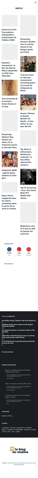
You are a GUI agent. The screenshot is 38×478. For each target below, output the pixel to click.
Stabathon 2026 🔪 (7, 416)
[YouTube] (15, 457)
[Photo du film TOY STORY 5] (28, 102)
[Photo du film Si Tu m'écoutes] (10, 120)
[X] (8, 457)
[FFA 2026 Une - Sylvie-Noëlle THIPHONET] (10, 21)
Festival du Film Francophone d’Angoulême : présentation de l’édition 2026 (9, 34)
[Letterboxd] (26, 457)
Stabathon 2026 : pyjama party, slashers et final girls (9, 174)
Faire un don (6, 431)
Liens (12, 431)
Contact (17, 431)
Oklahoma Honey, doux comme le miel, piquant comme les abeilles (17, 325)
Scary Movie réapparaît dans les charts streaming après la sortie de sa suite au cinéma (9, 202)
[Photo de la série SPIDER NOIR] (28, 177)
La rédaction (5, 427)
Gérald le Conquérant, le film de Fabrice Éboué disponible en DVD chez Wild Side (9, 69)
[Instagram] (12, 457)
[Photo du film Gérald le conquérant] (10, 52)
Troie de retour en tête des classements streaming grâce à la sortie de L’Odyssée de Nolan (27, 83)
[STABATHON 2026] (10, 159)
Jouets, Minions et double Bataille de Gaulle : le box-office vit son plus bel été (27, 120)
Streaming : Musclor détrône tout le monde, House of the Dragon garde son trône (27, 45)
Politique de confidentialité (15, 429)
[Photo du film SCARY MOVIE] (10, 187)
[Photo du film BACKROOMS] (28, 212)
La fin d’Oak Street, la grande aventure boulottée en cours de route (18, 342)
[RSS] (33, 457)
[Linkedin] (19, 457)
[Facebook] (5, 457)
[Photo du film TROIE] (28, 64)
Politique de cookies (30, 429)
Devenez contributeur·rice (17, 427)
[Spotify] (29, 457)
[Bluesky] (22, 457)
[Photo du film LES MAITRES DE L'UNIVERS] (28, 25)
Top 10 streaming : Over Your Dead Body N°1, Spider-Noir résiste (28, 192)
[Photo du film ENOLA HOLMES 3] (10, 88)
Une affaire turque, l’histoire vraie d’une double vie (19, 320)
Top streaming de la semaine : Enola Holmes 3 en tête (10, 102)
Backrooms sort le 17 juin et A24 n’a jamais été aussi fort (27, 230)
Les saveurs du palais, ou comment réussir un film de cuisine (18, 331)
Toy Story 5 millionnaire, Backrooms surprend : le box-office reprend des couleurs (26, 157)
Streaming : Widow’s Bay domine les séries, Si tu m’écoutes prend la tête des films (9, 141)
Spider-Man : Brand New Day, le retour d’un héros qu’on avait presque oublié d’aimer (18, 336)
